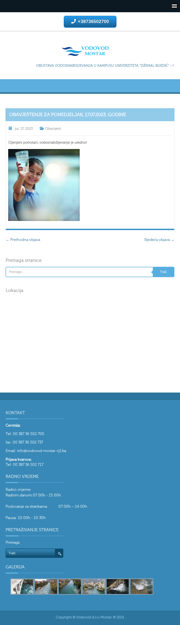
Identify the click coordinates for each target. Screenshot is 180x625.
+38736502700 (93, 21)
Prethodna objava (23, 240)
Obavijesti (53, 129)
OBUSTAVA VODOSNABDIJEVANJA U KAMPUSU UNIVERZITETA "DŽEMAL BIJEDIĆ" (100, 66)
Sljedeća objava (159, 240)
